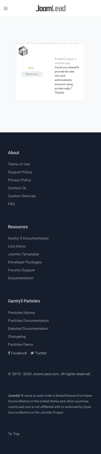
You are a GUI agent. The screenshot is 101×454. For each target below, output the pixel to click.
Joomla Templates (23, 254)
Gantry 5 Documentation (28, 238)
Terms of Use (19, 164)
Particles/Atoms (21, 312)
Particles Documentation (28, 320)
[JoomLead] (50, 8)
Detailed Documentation (28, 328)
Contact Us (17, 188)
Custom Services (22, 196)
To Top (13, 434)
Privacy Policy (19, 180)
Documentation (21, 278)
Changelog (17, 336)
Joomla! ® (15, 395)
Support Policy (20, 172)
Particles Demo (20, 344)
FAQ (11, 204)
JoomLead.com (46, 374)
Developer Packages (25, 262)
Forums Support (21, 270)
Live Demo (17, 246)
